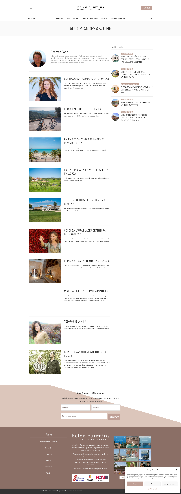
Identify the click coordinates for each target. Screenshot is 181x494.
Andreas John (59, 51)
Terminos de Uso (70, 490)
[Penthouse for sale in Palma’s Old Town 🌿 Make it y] (120, 455)
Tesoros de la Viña (75, 321)
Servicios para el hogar (90, 18)
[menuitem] (29, 18)
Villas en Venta (127, 54)
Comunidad (104, 18)
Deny (152, 484)
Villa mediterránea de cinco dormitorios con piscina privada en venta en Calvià (135, 74)
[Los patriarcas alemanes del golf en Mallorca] (45, 180)
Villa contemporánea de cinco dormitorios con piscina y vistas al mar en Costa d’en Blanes (135, 59)
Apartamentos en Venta (129, 84)
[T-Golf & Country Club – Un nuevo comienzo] (45, 210)
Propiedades (60, 18)
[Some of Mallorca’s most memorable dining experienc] (120, 468)
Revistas (48, 460)
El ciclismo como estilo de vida (82, 109)
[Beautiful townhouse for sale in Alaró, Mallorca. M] (132, 442)
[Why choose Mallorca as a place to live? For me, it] (120, 442)
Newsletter (48, 454)
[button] (177, 470)
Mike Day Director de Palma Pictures (86, 291)
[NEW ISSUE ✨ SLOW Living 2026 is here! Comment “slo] (145, 455)
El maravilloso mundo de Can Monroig (87, 260)
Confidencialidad (152, 489)
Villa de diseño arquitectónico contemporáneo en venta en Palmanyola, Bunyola (134, 117)
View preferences (169, 484)
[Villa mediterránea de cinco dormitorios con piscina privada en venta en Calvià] (116, 73)
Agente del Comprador (118, 18)
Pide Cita (48, 473)
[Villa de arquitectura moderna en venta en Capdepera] (116, 103)
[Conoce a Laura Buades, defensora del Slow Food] (45, 241)
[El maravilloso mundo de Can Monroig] (45, 271)
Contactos (48, 467)
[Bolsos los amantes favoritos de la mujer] (45, 362)
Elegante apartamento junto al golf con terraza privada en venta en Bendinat (136, 90)
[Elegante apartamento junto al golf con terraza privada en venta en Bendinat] (116, 89)
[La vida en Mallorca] (90, 8)
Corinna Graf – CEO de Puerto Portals (86, 78)
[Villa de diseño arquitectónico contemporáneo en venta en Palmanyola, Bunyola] (116, 117)
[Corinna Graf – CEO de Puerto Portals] (45, 89)
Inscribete (146, 8)
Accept (135, 484)
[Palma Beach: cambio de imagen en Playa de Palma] (45, 149)
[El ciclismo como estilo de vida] (45, 119)
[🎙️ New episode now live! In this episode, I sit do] (132, 455)
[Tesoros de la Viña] (45, 332)
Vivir (68, 18)
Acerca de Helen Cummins (48, 442)
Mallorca (76, 18)
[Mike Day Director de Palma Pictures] (45, 301)
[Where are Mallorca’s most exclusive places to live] (145, 442)
